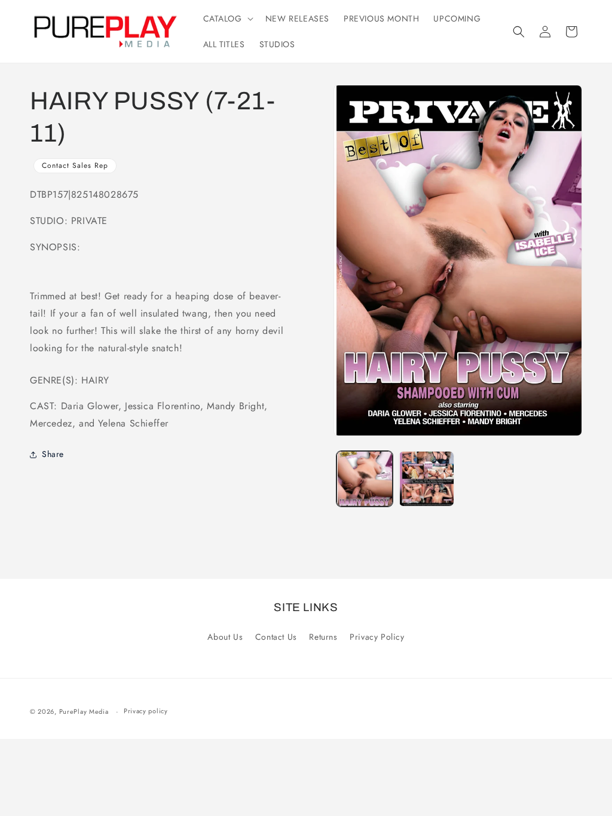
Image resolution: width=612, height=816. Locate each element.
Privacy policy (146, 711)
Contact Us (276, 637)
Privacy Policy (377, 637)
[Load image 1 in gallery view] (364, 479)
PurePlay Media (84, 711)
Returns (323, 637)
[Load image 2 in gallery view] (426, 479)
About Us (225, 637)
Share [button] (53, 454)
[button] (227, 18)
